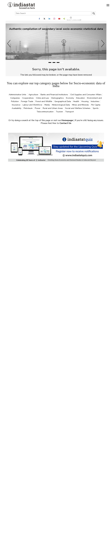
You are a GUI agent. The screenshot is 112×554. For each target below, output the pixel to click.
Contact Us (65, 123)
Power (38, 108)
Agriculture (34, 94)
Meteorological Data (61, 105)
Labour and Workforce (33, 105)
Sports (95, 108)
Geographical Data (62, 101)
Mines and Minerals (80, 105)
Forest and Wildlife (44, 101)
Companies (15, 98)
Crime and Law (43, 98)
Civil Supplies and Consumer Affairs (85, 94)
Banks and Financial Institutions (55, 94)
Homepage (67, 120)
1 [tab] (49, 62)
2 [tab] (54, 62)
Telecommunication (45, 111)
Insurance (16, 105)
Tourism (59, 111)
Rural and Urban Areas (53, 108)
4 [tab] (62, 62)
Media (47, 105)
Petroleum (28, 108)
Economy (70, 98)
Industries (95, 101)
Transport (69, 111)
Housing (85, 101)
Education (80, 98)
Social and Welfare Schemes (78, 108)
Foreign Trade (27, 101)
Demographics (57, 98)
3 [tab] (58, 62)
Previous (9, 43)
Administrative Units (18, 94)
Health (76, 101)
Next (103, 43)
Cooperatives (28, 98)
